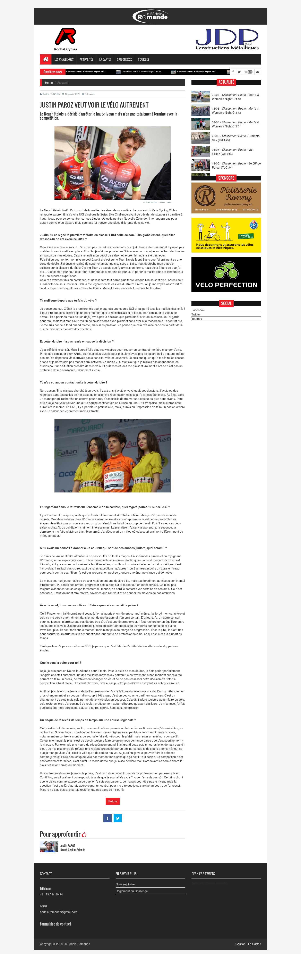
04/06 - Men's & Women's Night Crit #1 (235, 124)
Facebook (197, 310)
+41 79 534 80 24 (51, 894)
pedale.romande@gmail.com (58, 912)
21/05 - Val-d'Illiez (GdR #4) (232, 151)
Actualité (226, 82)
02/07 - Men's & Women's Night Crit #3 (235, 97)
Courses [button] (143, 59)
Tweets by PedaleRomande (209, 883)
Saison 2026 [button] (124, 59)
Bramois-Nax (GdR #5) (223, 71)
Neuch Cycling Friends (72, 849)
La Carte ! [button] (105, 59)
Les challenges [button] (64, 59)
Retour (112, 801)
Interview (89, 93)
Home (49, 83)
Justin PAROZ (67, 845)
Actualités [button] (86, 59)
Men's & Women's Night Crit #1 (172, 71)
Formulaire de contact (55, 924)
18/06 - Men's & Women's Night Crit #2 (235, 110)
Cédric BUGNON (51, 93)
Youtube (196, 318)
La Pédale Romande (76, 944)
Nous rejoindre (125, 884)
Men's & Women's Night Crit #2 (116, 71)
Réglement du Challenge (132, 891)
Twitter (195, 314)
